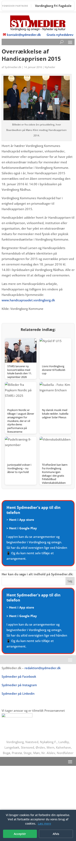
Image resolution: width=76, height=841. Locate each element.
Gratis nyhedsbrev (60, 35)
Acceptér (20, 834)
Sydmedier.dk (13, 67)
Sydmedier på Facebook (19, 676)
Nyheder (50, 67)
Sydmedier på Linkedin (18, 693)
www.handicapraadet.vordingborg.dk (28, 300)
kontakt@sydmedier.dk (24, 35)
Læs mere (44, 823)
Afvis (56, 834)
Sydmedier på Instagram (19, 685)
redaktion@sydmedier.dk (43, 668)
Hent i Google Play (23, 528)
